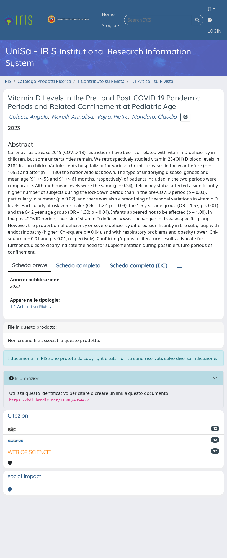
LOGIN (214, 31)
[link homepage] (20, 19)
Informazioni (27, 378)
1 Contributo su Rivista (101, 81)
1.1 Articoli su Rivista (152, 81)
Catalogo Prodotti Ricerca (44, 81)
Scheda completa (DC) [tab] (138, 265)
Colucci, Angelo (28, 116)
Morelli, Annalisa (72, 116)
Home (108, 14)
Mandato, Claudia (154, 116)
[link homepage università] (68, 19)
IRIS (7, 81)
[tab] (179, 265)
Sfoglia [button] (109, 25)
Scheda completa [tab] (78, 265)
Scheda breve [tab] (29, 265)
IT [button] (209, 9)
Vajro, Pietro (112, 116)
